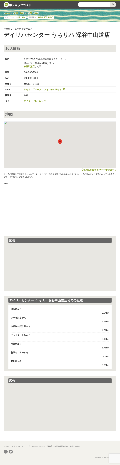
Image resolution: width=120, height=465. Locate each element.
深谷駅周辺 (42, 17)
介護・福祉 (20, 17)
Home (6, 446)
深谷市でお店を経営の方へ (57, 446)
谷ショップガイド (18, 4)
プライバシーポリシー (36, 446)
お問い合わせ (75, 446)
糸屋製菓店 (29, 66)
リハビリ (42, 101)
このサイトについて (18, 446)
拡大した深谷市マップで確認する (99, 170)
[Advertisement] (60, 208)
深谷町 (50, 17)
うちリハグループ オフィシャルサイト (43, 89)
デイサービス (30, 101)
